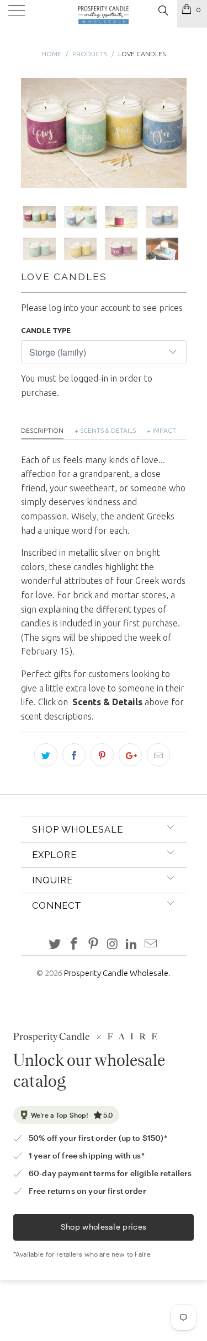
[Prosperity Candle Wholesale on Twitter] (55, 944)
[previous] (31, 133)
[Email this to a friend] (158, 754)
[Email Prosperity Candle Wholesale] (150, 944)
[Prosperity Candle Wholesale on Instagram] (112, 944)
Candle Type (46, 330)
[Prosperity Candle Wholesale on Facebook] (74, 944)
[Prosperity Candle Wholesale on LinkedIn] (132, 944)
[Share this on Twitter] (45, 754)
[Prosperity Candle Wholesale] (104, 14)
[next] (176, 133)
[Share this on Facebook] (74, 754)
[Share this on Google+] (130, 754)
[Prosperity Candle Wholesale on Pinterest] (93, 944)
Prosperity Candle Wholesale (116, 973)
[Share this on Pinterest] (102, 754)
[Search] (162, 10)
